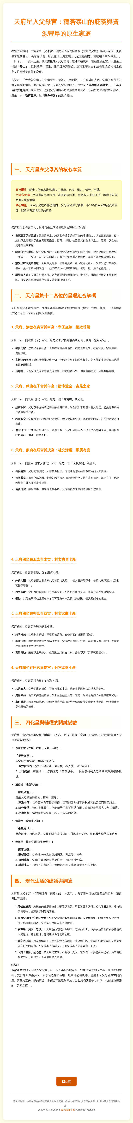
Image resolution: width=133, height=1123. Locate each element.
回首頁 (66, 1081)
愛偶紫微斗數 (68, 1109)
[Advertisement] (66, 128)
